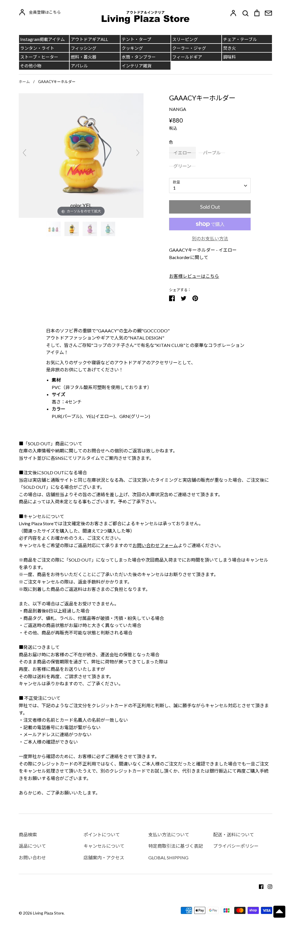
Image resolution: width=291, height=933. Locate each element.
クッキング (132, 48)
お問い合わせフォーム (155, 545)
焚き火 (229, 48)
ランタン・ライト (37, 48)
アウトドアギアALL (89, 39)
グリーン (182, 166)
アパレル (79, 65)
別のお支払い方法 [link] (210, 238)
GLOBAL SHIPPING (168, 857)
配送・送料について (233, 834)
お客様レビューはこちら (194, 276)
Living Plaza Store (48, 913)
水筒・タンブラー (139, 56)
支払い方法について (168, 834)
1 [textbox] (174, 188)
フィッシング (83, 48)
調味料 (229, 56)
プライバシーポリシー (236, 846)
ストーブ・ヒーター (39, 56)
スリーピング (185, 39)
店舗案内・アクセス (104, 857)
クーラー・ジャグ (189, 48)
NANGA (177, 109)
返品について (32, 846)
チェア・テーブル (240, 39)
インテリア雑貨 (136, 65)
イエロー (182, 152)
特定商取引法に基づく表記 (175, 846)
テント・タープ (136, 39)
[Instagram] (267, 886)
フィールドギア (187, 56)
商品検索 (28, 834)
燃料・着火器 (83, 56)
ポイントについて (102, 834)
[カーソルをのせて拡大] (81, 155)
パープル (212, 152)
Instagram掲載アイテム (42, 39)
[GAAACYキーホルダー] (53, 229)
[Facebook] (259, 886)
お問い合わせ (32, 857)
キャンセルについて (104, 846)
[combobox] (210, 185)
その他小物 (30, 65)
